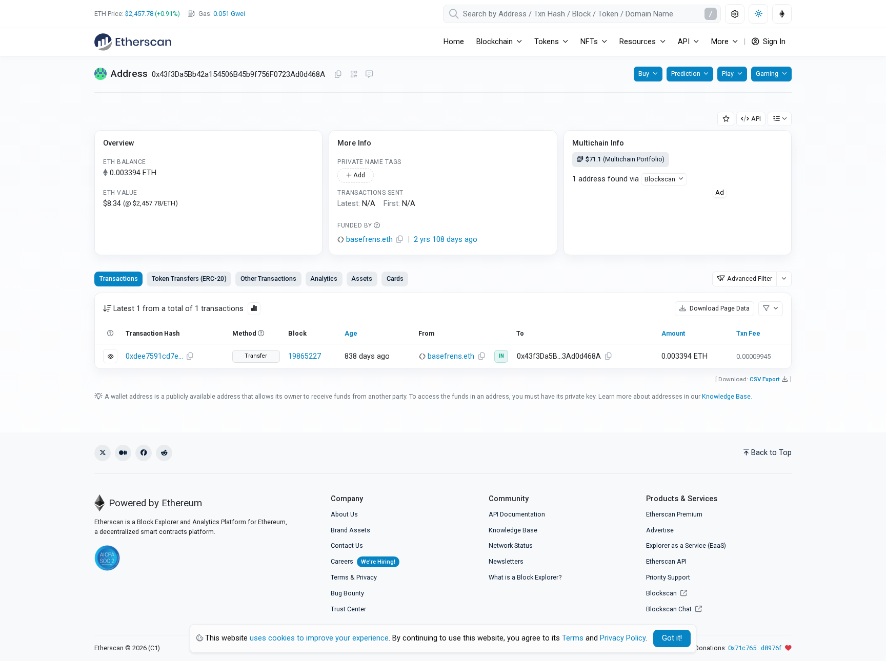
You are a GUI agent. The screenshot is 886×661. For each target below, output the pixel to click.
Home (454, 41)
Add (358, 175)
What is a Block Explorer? (525, 577)
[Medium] (123, 453)
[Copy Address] (338, 74)
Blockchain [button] (494, 41)
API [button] (684, 41)
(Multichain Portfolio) (625, 159)
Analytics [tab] (323, 278)
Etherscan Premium (674, 514)
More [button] (720, 41)
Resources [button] (637, 41)
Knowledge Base (726, 396)
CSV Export (765, 379)
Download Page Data (719, 308)
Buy (643, 73)
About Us (344, 514)
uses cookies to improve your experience (319, 638)
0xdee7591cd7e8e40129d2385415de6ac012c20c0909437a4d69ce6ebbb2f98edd (154, 356)
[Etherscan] (132, 42)
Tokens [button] (546, 41)
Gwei (229, 13)
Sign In (773, 41)
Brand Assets (350, 530)
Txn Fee (748, 333)
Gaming (767, 73)
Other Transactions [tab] (268, 278)
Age (351, 333)
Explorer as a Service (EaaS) (686, 545)
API (756, 118)
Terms (340, 577)
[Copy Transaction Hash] (189, 356)
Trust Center (348, 609)
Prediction (685, 73)
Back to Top (771, 452)
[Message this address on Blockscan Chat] (369, 74)
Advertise (660, 530)
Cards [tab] (395, 278)
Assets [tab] (361, 278)
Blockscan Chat (669, 609)
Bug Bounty (347, 593)
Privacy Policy (623, 638)
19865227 (304, 356)
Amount (673, 333)
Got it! (672, 638)
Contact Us (347, 545)
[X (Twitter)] (102, 453)
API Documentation (517, 514)
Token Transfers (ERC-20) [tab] (189, 278)
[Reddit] (164, 453)
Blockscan (660, 179)
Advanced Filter (749, 278)
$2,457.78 (139, 13)
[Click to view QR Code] (354, 74)
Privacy (366, 577)
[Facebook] (143, 453)
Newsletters (506, 561)
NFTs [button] (589, 41)
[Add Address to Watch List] (726, 119)
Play (728, 73)
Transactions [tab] (118, 278)
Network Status (511, 545)
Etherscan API (666, 561)
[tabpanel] (443, 331)
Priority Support (668, 577)
